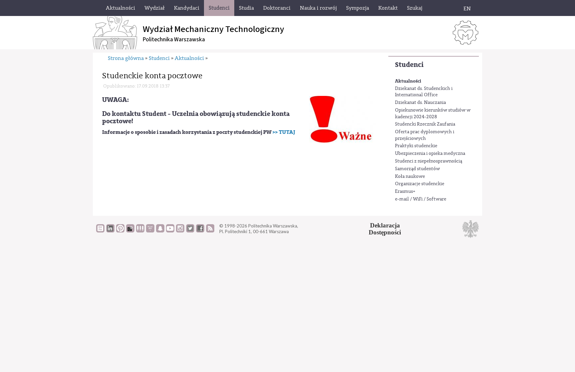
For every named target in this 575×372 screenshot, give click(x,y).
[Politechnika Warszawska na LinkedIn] (110, 230)
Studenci (409, 65)
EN (467, 8)
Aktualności (408, 81)
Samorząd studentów (417, 169)
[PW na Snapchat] (160, 230)
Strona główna (126, 58)
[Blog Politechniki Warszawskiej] (150, 230)
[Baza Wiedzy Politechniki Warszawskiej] (100, 230)
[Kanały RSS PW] (210, 230)
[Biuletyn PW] (140, 230)
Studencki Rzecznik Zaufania (425, 124)
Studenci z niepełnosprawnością (428, 161)
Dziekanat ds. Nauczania (420, 103)
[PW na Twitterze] (190, 230)
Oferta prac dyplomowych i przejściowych (424, 135)
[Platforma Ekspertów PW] (130, 230)
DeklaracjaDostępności (385, 229)
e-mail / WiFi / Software (420, 199)
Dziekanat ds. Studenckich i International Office (424, 92)
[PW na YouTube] (170, 230)
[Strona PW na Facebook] (200, 230)
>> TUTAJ (284, 132)
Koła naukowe (410, 177)
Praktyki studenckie (416, 146)
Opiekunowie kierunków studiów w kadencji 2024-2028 (433, 113)
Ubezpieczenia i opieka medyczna (430, 154)
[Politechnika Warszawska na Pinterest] (120, 230)
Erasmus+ (405, 191)
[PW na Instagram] (180, 230)
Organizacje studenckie (419, 184)
